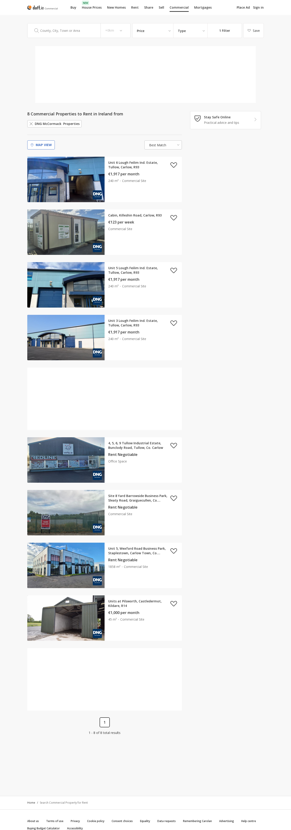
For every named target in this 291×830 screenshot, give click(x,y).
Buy (73, 7)
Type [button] (182, 31)
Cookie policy (95, 821)
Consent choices (122, 821)
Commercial (179, 7)
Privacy (75, 821)
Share (148, 7)
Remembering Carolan (197, 821)
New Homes (116, 7)
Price (140, 31)
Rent (135, 7)
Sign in (258, 7)
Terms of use (54, 821)
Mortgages (203, 7)
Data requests (166, 821)
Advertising (226, 821)
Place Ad (243, 7)
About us (33, 821)
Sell (161, 7)
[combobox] (78, 30)
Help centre (248, 821)
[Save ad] (173, 164)
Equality (145, 821)
